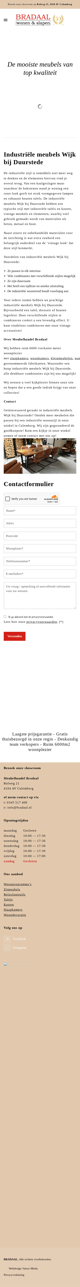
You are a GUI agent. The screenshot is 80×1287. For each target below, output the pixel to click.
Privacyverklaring (14, 1274)
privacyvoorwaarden (41, 622)
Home (20, 42)
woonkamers (39, 358)
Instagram (19, 947)
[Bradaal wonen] (40, 20)
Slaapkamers (13, 909)
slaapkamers (19, 358)
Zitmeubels (40, 123)
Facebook (19, 939)
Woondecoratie (15, 915)
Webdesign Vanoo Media (23, 1268)
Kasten (9, 904)
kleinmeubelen (62, 358)
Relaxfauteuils (14, 894)
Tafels (8, 899)
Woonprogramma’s (18, 884)
